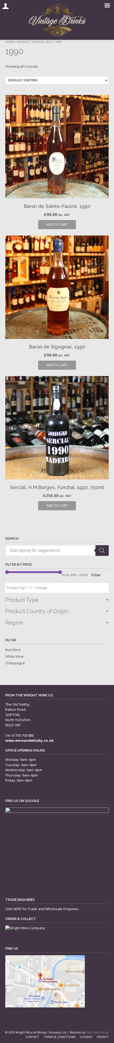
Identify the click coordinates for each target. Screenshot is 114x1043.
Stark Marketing (97, 1032)
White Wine (14, 656)
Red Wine (13, 649)
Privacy (103, 1036)
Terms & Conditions (59, 1036)
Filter (96, 575)
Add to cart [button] (57, 224)
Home (9, 42)
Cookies (86, 1036)
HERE (17, 908)
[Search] (102, 550)
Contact (32, 1036)
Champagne (15, 663)
